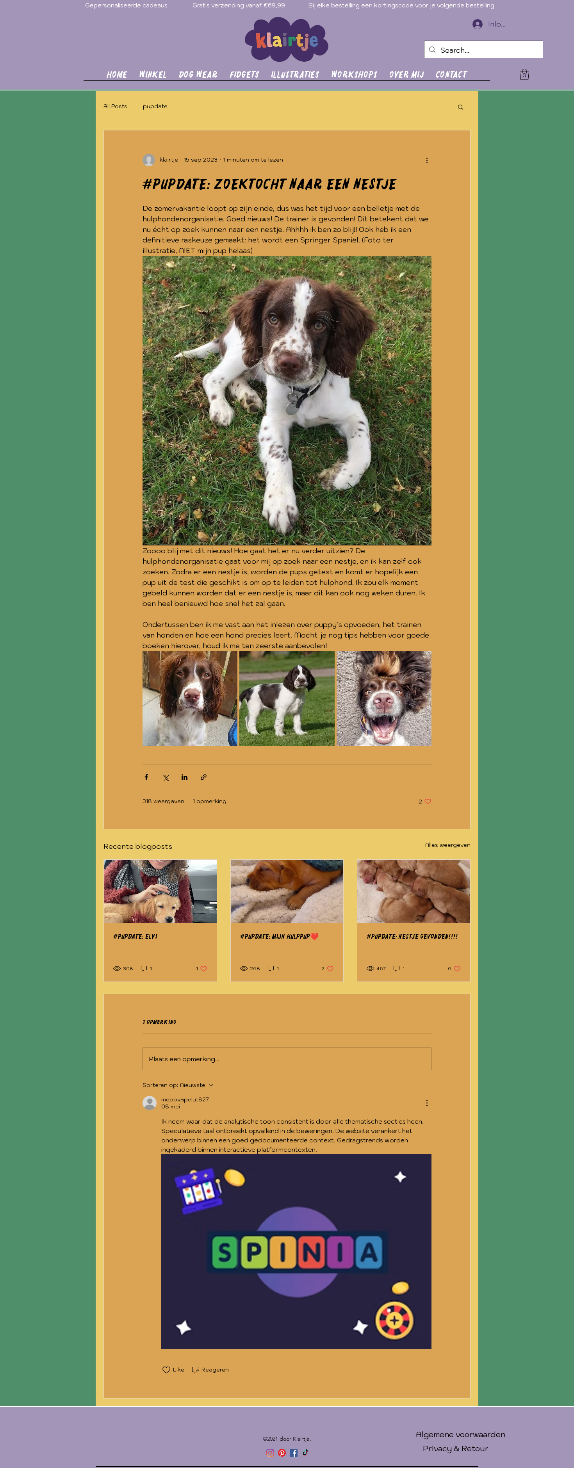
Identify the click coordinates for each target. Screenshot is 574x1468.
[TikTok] (305, 1453)
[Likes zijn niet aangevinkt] (166, 1370)
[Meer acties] (426, 160)
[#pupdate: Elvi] (160, 891)
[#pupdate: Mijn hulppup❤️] (287, 891)
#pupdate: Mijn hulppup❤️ (279, 936)
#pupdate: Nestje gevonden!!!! (412, 936)
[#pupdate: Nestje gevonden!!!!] (413, 891)
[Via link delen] (203, 777)
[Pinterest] (282, 1453)
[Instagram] (270, 1453)
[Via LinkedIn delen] (184, 777)
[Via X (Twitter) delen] (165, 777)
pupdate (155, 106)
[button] (524, 74)
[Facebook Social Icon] (294, 1453)
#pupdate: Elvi (135, 936)
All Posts (115, 106)
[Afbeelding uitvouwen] (190, 698)
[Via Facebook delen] (146, 777)
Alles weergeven (448, 844)
